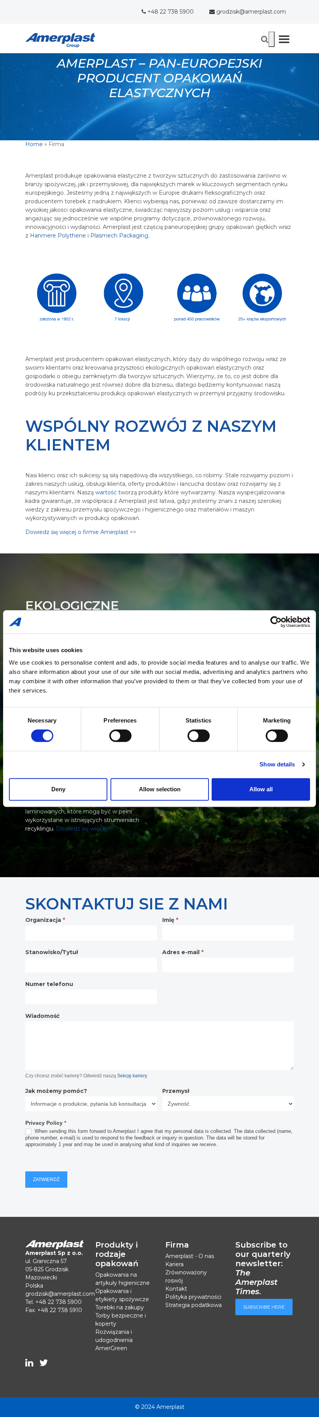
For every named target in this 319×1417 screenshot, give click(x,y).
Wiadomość (42, 1015)
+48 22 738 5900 (170, 11)
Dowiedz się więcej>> (84, 828)
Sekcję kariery (132, 1075)
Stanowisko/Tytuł (51, 952)
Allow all (261, 789)
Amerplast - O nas (189, 1256)
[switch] (120, 735)
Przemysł (175, 1090)
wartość (105, 492)
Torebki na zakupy (119, 1307)
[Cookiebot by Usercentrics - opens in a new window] (276, 622)
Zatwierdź (46, 1179)
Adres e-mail (182, 952)
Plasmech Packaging (119, 235)
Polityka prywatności (193, 1296)
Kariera (174, 1264)
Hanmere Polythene (58, 235)
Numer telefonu (49, 984)
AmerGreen (111, 1348)
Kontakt (176, 1288)
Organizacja (45, 919)
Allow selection (160, 789)
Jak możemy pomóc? (56, 1090)
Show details (277, 764)
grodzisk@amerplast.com (250, 11)
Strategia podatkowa (193, 1305)
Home (34, 144)
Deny (58, 789)
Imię (170, 919)
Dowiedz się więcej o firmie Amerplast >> (80, 532)
